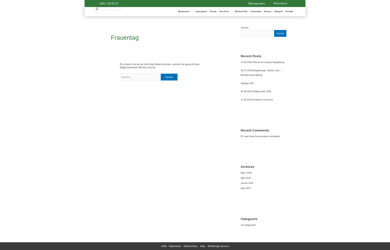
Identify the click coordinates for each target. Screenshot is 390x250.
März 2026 (246, 172)
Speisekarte (201, 11)
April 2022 (246, 188)
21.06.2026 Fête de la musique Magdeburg (262, 62)
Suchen (244, 27)
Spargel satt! (247, 83)
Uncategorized (248, 225)
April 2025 (246, 178)
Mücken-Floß (241, 11)
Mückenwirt (183, 11)
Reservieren (280, 3)
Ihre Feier (224, 11)
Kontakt (289, 11)
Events (213, 11)
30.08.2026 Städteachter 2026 (256, 91)
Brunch (267, 11)
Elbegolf (279, 11)
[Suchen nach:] (140, 77)
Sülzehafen (255, 11)
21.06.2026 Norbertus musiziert (257, 99)
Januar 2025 (247, 183)
